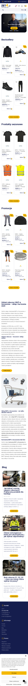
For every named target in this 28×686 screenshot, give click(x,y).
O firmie (3, 626)
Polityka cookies (9, 684)
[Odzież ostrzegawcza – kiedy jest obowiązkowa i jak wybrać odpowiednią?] (14, 530)
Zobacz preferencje (14, 681)
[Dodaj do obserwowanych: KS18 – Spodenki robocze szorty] (3, 252)
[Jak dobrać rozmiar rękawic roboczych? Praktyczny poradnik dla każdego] (14, 486)
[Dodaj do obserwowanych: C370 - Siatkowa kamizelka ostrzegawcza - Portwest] (3, 166)
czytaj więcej (14, 511)
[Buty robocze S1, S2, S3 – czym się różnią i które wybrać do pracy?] (14, 575)
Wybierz (8, 72)
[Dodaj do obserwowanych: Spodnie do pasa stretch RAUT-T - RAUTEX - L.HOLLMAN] (16, 82)
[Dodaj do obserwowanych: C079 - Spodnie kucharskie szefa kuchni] (3, 216)
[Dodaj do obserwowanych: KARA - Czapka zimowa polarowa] (16, 216)
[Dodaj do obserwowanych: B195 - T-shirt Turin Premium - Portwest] (16, 132)
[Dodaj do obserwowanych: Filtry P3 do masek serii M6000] (16, 252)
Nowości (3, 632)
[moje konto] (22, 6)
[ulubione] (19, 6)
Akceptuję (14, 673)
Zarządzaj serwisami (14, 669)
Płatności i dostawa (6, 646)
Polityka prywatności (17, 684)
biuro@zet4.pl (8, 616)
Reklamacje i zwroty (6, 643)
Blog (3, 628)
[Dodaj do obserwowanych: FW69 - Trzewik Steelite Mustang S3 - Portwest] (3, 82)
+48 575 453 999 (7, 1)
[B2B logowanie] (16, 6)
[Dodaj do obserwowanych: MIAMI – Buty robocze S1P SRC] (16, 47)
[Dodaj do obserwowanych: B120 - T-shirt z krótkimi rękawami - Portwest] (3, 132)
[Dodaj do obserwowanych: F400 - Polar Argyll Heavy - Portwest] (3, 47)
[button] (26, 656)
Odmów (14, 677)
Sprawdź (14, 28)
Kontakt (3, 624)
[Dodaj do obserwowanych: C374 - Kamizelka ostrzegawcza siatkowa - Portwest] (16, 166)
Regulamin (4, 641)
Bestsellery (4, 630)
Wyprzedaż (4, 634)
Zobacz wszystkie (14, 117)
